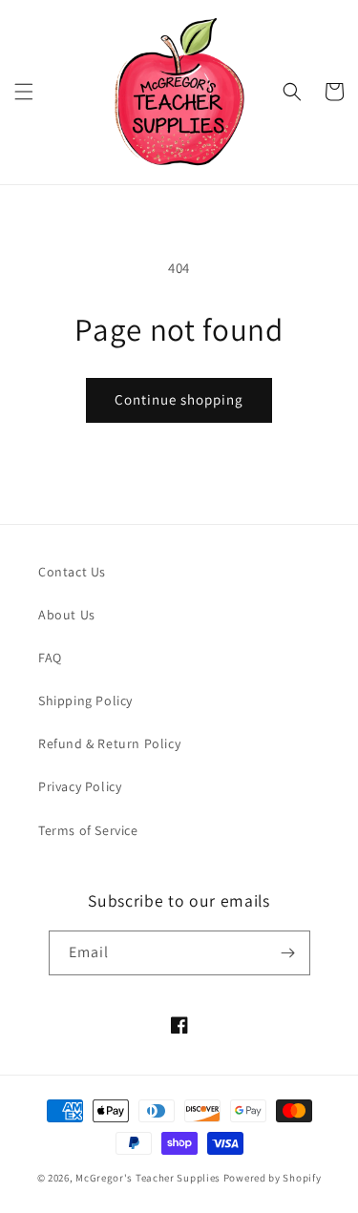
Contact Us (72, 571)
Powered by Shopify (272, 1177)
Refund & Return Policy (109, 743)
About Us (66, 614)
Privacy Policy (79, 786)
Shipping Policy (85, 700)
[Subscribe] (288, 953)
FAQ (50, 657)
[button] (24, 92)
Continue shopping (179, 399)
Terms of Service (88, 830)
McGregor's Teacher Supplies (148, 1177)
